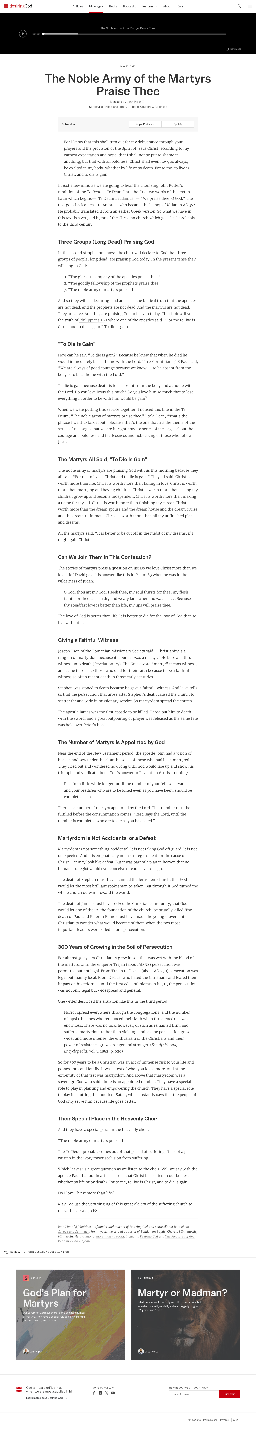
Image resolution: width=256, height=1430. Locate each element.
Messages (96, 6)
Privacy (224, 1420)
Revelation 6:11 (152, 772)
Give (180, 6)
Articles (78, 6)
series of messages (74, 428)
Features (147, 6)
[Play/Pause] (23, 33)
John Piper (65, 1227)
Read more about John (74, 1241)
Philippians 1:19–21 (116, 107)
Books (113, 6)
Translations (193, 1420)
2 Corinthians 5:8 (164, 361)
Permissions (210, 1420)
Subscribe (229, 1394)
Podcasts (129, 6)
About (167, 6)
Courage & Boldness (153, 107)
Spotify (178, 124)
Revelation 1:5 (106, 663)
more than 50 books (110, 1236)
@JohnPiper (83, 1227)
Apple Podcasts (145, 124)
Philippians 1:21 (93, 320)
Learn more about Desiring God (44, 1398)
